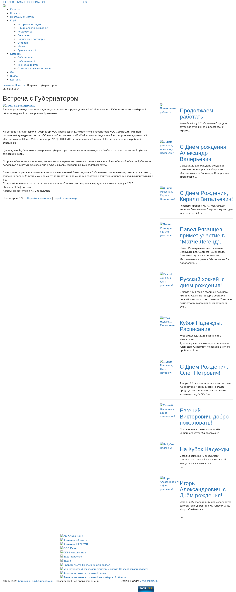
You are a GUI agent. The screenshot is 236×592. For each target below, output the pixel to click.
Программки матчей (22, 16)
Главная (15, 9)
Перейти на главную (66, 198)
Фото (13, 72)
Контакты (15, 79)
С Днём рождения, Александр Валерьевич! (204, 153)
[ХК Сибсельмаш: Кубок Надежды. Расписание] (167, 321)
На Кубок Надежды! (205, 449)
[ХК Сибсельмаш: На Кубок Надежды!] (167, 445)
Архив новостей (27, 50)
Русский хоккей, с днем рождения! (202, 282)
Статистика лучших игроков (34, 68)
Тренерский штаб (28, 64)
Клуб (13, 20)
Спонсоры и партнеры (31, 39)
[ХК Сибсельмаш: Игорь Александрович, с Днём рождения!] (169, 483)
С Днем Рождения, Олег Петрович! (204, 369)
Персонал (24, 35)
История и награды (29, 24)
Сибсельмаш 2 (26, 61)
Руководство (25, 31)
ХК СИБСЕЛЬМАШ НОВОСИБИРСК (24, 2)
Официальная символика (33, 28)
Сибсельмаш (25, 57)
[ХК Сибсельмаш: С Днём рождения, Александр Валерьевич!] (167, 147)
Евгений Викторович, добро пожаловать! (204, 416)
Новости (15, 13)
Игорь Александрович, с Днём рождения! (203, 489)
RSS (84, 2)
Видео (14, 76)
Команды (15, 53)
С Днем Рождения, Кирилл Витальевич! (206, 196)
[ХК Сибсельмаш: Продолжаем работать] (168, 108)
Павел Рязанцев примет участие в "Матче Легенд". (202, 235)
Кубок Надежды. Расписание (201, 326)
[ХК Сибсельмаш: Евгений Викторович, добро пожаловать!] (167, 410)
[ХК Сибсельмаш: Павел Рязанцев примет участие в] (167, 229)
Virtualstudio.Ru (149, 581)
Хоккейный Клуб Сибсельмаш (36, 581)
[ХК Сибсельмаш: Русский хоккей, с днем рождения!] (167, 279)
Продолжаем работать (196, 113)
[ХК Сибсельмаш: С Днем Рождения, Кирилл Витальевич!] (167, 193)
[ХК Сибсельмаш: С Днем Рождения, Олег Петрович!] (167, 366)
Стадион (23, 42)
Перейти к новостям (39, 198)
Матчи (21, 46)
